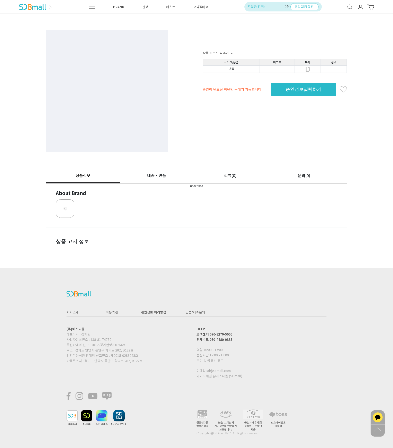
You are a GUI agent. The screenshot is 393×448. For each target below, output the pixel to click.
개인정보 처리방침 (153, 312)
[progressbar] (107, 91)
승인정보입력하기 (304, 89)
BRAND (118, 6)
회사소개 (73, 312)
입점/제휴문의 (195, 312)
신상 (145, 6)
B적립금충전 (304, 6)
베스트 (170, 6)
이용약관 (112, 312)
